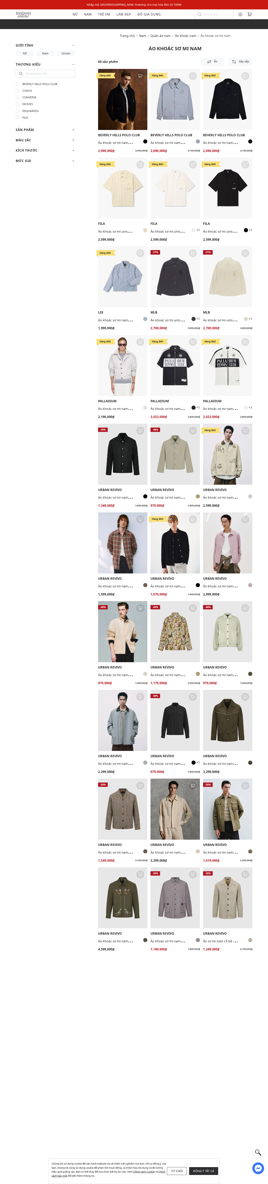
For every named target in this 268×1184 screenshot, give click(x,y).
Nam (88, 14)
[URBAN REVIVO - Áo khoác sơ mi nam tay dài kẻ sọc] (122, 809)
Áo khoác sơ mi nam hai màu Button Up (232, 675)
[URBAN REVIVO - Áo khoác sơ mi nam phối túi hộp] (175, 720)
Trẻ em (104, 14)
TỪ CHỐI (177, 1171)
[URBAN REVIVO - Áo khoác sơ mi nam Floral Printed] (175, 631)
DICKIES (27, 104)
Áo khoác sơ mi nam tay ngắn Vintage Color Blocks (188, 409)
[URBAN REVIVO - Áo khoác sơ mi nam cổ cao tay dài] (122, 631)
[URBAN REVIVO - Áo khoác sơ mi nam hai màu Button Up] (227, 631)
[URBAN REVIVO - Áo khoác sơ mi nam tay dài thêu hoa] (122, 897)
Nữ (75, 14)
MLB (153, 312)
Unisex (65, 53)
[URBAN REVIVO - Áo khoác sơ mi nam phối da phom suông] (122, 720)
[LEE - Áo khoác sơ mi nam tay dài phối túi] (122, 276)
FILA (25, 117)
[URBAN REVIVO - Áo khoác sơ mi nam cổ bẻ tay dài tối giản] (227, 542)
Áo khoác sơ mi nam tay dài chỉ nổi (228, 764)
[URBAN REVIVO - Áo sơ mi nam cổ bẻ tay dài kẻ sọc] (227, 897)
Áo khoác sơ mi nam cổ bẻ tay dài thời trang (183, 143)
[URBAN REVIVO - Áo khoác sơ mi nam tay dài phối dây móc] (227, 809)
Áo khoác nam (185, 36)
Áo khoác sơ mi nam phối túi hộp (174, 764)
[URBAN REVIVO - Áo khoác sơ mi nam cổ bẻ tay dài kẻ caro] (122, 542)
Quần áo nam (160, 36)
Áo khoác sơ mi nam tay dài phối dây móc (233, 852)
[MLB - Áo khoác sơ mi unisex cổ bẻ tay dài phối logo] (175, 276)
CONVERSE (29, 97)
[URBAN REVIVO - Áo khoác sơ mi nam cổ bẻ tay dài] (122, 454)
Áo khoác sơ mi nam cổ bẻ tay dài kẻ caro (128, 586)
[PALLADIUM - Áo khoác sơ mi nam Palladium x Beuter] (122, 365)
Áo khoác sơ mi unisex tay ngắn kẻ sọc (126, 231)
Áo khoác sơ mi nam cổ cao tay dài (123, 675)
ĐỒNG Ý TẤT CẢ (203, 1171)
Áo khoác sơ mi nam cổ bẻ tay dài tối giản (233, 586)
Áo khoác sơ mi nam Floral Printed (175, 675)
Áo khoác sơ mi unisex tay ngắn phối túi (179, 231)
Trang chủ (127, 36)
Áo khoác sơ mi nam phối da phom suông (129, 764)
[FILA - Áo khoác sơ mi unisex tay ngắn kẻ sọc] (122, 188)
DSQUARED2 (30, 111)
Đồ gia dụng (149, 14)
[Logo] (23, 14)
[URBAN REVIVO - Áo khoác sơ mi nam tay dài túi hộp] (175, 897)
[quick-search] (258, 1152)
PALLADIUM (107, 401)
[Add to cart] (140, 76)
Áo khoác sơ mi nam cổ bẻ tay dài (123, 497)
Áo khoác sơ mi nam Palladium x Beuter (127, 409)
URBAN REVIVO (110, 490)
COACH (27, 90)
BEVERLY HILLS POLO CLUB (39, 84)
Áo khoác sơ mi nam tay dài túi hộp (176, 941)
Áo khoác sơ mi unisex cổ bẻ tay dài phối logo (184, 320)
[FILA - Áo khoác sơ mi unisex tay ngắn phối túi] (175, 188)
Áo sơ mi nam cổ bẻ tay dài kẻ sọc (228, 941)
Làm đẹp (124, 14)
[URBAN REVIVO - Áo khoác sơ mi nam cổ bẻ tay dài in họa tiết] (227, 454)
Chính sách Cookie (144, 1171)
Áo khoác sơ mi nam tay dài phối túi (124, 320)
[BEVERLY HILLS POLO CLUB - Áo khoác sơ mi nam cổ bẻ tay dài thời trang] (175, 99)
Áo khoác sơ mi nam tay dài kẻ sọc (123, 852)
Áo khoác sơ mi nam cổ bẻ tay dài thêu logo (130, 143)
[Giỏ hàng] (250, 14)
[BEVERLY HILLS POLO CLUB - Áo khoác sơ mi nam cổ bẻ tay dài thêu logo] (122, 99)
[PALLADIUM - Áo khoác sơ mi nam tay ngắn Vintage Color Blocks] (175, 365)
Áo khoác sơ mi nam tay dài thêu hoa (125, 941)
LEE (100, 312)
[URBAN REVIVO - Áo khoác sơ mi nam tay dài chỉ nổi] (227, 720)
